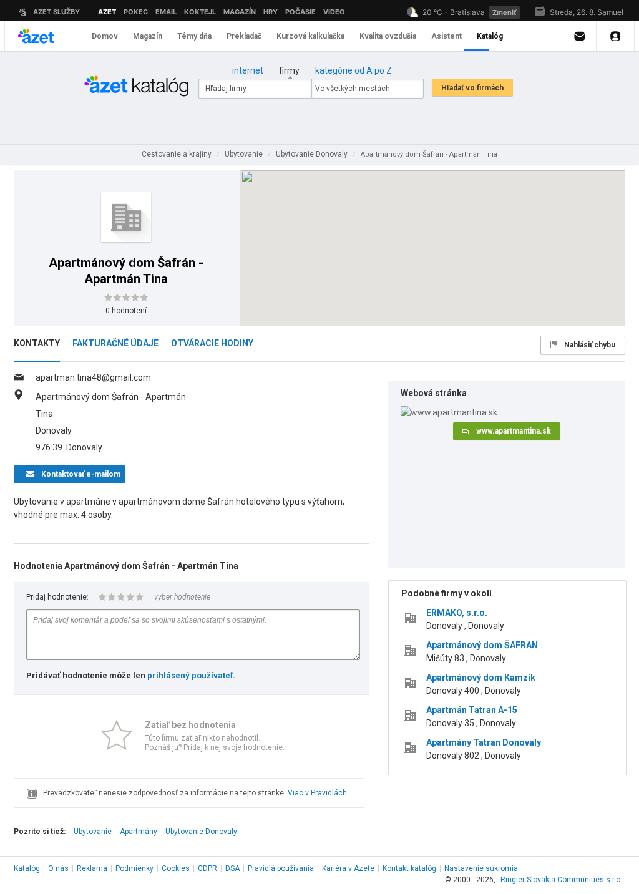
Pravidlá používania (281, 868)
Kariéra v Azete (348, 868)
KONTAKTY (37, 343)
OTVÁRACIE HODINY (212, 343)
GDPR (207, 868)
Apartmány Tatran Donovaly (483, 742)
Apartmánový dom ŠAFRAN (482, 645)
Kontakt (409, 868)
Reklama (92, 868)
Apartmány (138, 831)
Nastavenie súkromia (481, 868)
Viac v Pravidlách (317, 793)
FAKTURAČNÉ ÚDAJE (115, 343)
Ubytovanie (93, 831)
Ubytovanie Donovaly (201, 831)
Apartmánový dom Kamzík (480, 678)
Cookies (176, 868)
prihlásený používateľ (190, 675)
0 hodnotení (126, 310)
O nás (58, 868)
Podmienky (134, 868)
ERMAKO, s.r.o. (456, 613)
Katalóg (27, 868)
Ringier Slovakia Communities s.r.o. (561, 879)
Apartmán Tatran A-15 (471, 710)
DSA (232, 868)
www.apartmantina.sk (513, 431)
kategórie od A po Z (353, 70)
